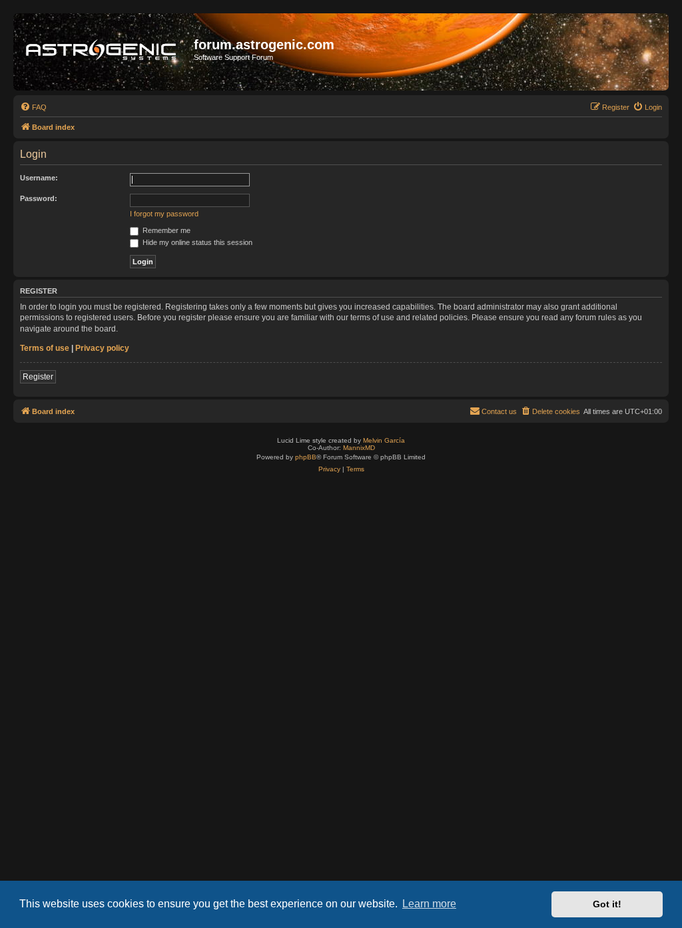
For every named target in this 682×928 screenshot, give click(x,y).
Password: (38, 198)
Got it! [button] (607, 904)
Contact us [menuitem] (499, 411)
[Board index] (105, 52)
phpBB (305, 457)
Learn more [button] (429, 903)
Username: (39, 178)
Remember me (165, 230)
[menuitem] (33, 107)
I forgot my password (164, 214)
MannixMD (359, 447)
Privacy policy (102, 348)
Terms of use (44, 348)
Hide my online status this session (196, 242)
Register (38, 376)
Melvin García (384, 440)
